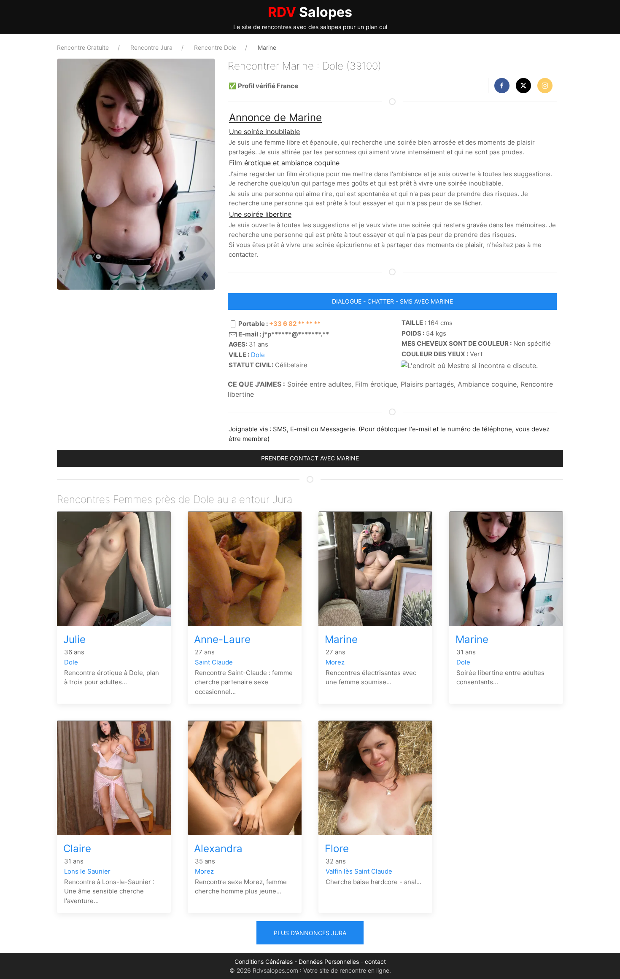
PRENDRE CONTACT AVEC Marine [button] (310, 458)
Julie (74, 639)
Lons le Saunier (87, 871)
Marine (341, 639)
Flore (337, 848)
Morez (335, 662)
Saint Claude (214, 662)
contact (375, 961)
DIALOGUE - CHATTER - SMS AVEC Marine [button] (392, 301)
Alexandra (218, 848)
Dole (258, 355)
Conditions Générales (264, 961)
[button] (501, 85)
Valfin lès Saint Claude (359, 871)
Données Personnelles (329, 961)
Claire (77, 848)
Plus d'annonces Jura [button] (310, 932)
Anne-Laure (222, 639)
